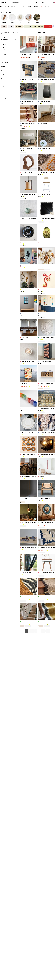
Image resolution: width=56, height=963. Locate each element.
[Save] (35, 38)
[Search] (16, 32)
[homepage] (5, 2)
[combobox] (24, 2)
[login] (47, 2)
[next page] (47, 631)
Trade (42, 2)
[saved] (49, 2)
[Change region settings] (54, 2)
